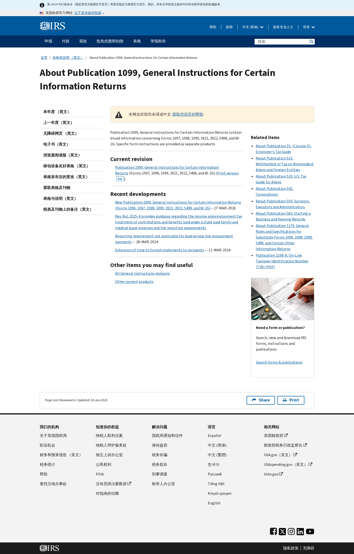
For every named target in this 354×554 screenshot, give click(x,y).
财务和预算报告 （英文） (61, 454)
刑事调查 (159, 474)
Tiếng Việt (216, 483)
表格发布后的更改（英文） (66, 176)
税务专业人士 (283, 27)
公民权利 (103, 464)
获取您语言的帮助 (187, 114)
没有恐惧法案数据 (111, 483)
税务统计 (47, 464)
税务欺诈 (159, 464)
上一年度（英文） (58, 122)
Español (214, 435)
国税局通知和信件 (167, 435)
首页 (44, 57)
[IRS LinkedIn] (300, 530)
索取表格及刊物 (56, 187)
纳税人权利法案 (109, 435)
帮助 (213, 27)
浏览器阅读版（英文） (62, 155)
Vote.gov (271, 474)
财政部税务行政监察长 (283, 445)
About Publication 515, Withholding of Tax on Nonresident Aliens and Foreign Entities (285, 164)
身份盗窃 (159, 445)
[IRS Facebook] (273, 530)
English (214, 503)
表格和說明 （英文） (68, 57)
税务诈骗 (159, 454)
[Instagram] (291, 530)
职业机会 (47, 445)
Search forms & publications (279, 362)
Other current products (134, 281)
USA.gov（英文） (278, 454)
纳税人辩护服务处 (111, 445)
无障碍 (308, 548)
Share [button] (264, 400)
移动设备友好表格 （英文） (66, 165)
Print (294, 400)
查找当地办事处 (53, 483)
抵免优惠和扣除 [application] (110, 41)
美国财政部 (273, 435)
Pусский (215, 474)
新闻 (229, 27)
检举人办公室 (163, 483)
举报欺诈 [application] (158, 41)
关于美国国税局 (53, 435)
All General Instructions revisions (142, 273)
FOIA (100, 474)
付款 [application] (66, 41)
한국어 (213, 464)
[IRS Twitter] (282, 530)
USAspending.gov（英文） (286, 464)
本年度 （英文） (57, 111)
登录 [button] (306, 27)
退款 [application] (83, 41)
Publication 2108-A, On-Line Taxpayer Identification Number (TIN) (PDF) (282, 261)
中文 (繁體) (217, 454)
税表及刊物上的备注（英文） (68, 209)
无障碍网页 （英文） (61, 133)
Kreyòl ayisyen (219, 493)
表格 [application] (137, 41)
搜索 (311, 42)
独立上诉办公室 (109, 454)
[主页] (52, 24)
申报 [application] (48, 41)
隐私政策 (291, 548)
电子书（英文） (56, 144)
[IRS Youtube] (310, 530)
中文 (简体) (250, 27)
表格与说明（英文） (60, 198)
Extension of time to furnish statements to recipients (159, 250)
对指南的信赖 (107, 493)
